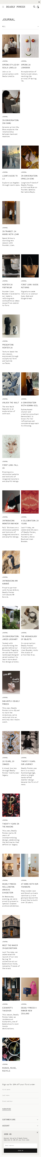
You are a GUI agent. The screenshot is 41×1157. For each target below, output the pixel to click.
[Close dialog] (37, 1132)
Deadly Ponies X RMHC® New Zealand (29, 1011)
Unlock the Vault (10, 403)
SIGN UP (20, 1150)
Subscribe (6, 1109)
